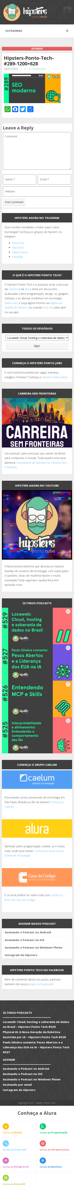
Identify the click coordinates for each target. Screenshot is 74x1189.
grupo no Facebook (40, 984)
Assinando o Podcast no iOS (24, 940)
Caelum (13, 289)
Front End (18, 243)
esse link (48, 307)
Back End (18, 247)
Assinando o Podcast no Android (28, 932)
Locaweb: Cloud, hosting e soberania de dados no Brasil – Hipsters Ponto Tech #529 (36, 1024)
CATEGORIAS (13, 31)
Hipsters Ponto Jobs (54, 377)
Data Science (20, 252)
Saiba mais (11, 303)
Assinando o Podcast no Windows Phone (33, 947)
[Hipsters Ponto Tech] (25, 12)
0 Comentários (37, 69)
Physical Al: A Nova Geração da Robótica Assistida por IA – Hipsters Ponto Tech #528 (34, 1034)
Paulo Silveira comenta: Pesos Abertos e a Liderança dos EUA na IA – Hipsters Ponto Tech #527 (36, 1047)
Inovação (17, 257)
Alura (28, 289)
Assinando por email (17, 1084)
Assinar (37, 48)
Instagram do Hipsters (21, 955)
